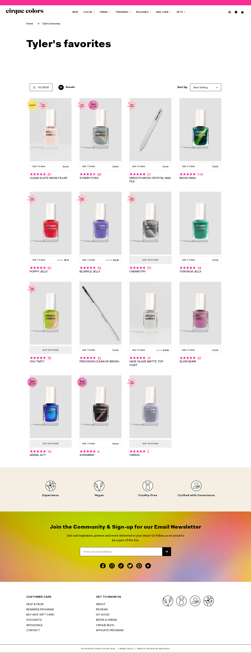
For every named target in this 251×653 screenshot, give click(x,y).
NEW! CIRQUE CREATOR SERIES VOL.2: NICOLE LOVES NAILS (126, 2)
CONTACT (33, 630)
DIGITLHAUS (164, 649)
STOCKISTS (34, 620)
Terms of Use (143, 649)
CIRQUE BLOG (105, 625)
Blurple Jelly (90, 271)
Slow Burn (187, 361)
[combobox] (205, 87)
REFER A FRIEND (106, 620)
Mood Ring (187, 178)
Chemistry (137, 271)
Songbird (87, 455)
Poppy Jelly (39, 271)
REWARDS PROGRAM (40, 609)
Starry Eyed (89, 178)
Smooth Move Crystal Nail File (150, 180)
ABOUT (101, 604)
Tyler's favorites (51, 24)
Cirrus (134, 455)
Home (29, 24)
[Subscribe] (166, 551)
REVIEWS (102, 609)
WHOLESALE (34, 625)
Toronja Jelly (190, 271)
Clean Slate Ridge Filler (48, 178)
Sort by (182, 87)
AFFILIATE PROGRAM (109, 630)
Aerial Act (38, 455)
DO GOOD (102, 614)
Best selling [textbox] (201, 87)
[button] (88, 12)
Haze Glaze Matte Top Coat (146, 363)
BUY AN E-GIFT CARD (40, 614)
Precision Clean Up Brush (99, 361)
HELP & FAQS (35, 604)
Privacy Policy (127, 649)
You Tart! (37, 361)
